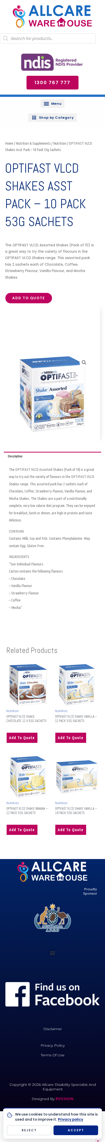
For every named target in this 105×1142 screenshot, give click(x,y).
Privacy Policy (53, 1045)
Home (9, 143)
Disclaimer (52, 1029)
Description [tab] (15, 456)
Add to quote (28, 298)
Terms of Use (52, 1055)
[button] (52, 103)
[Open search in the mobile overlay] (48, 38)
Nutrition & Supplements (33, 143)
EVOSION (64, 1098)
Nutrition (59, 143)
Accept (76, 1130)
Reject (29, 1130)
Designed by (44, 1098)
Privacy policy (70, 1119)
